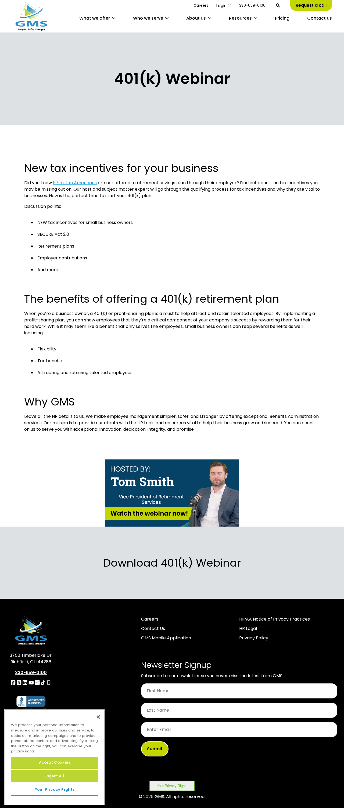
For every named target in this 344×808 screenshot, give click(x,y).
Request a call (311, 5)
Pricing (282, 18)
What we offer (94, 18)
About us (196, 18)
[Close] (98, 717)
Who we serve (148, 18)
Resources (240, 18)
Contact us (319, 18)
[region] (54, 757)
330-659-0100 (252, 5)
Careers (201, 5)
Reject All (54, 775)
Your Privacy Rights (172, 786)
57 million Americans (75, 183)
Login (221, 5)
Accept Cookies (54, 762)
